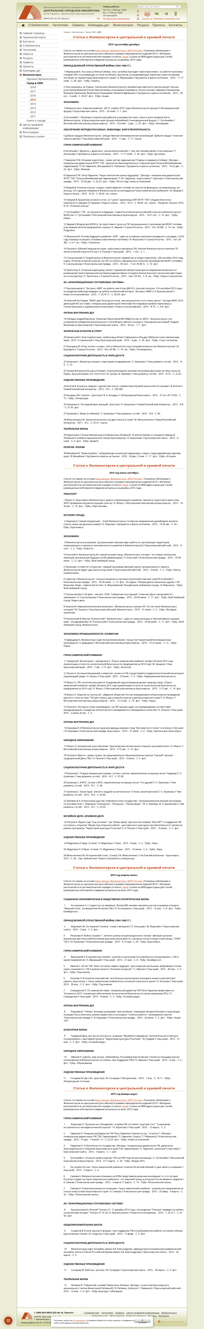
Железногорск (123, 25)
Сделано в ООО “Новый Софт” (172, 1322)
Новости (28, 54)
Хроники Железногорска (42, 79)
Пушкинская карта (34, 37)
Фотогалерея (31, 132)
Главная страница (34, 33)
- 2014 (32, 103)
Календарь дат (98, 25)
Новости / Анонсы (136, 1315)
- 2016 (32, 95)
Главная (67, 32)
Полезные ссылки (34, 136)
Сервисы (78, 25)
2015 (99, 32)
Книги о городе (36, 120)
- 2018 (32, 87)
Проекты (159, 25)
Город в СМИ (35, 83)
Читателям (60, 25)
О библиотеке (38, 25)
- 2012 (32, 112)
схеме (125, 56)
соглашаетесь (79, 1320)
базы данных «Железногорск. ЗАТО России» (118, 50)
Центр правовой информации (33, 126)
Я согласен (142, 1320)
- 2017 (32, 91)
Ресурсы (143, 25)
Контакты (175, 25)
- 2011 (32, 116)
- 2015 (32, 99)
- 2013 (32, 108)
